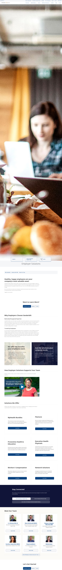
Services (39, 2)
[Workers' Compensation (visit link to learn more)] (17, 473)
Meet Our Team (22, 272)
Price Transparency (47, 0)
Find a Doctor (27, 2)
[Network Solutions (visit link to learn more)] (45, 473)
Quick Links (1, 0)
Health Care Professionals (45, 2)
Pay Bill (52, 0)
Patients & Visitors (33, 2)
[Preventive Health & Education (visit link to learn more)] (17, 448)
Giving (56, 2)
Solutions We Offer (15, 272)
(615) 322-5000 (59, 0)
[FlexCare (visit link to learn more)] (45, 423)
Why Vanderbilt (7, 272)
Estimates (43, 0)
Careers (56, 0)
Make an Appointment (28, 0)
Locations (52, 2)
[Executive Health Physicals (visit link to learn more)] (45, 448)
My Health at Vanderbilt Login (36, 0)
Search (60, 2)
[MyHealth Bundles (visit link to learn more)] (17, 423)
